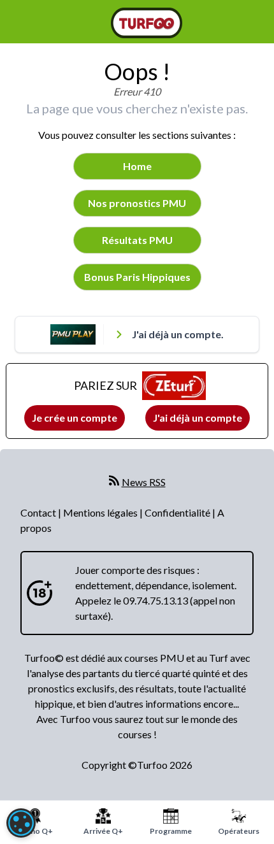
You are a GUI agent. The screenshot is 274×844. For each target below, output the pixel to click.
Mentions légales (101, 512)
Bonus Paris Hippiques (137, 277)
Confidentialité (178, 512)
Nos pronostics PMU (137, 203)
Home (137, 166)
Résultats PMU (137, 240)
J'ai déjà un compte (197, 417)
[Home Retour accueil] (146, 23)
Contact (39, 512)
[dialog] (21, 823)
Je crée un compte (74, 417)
